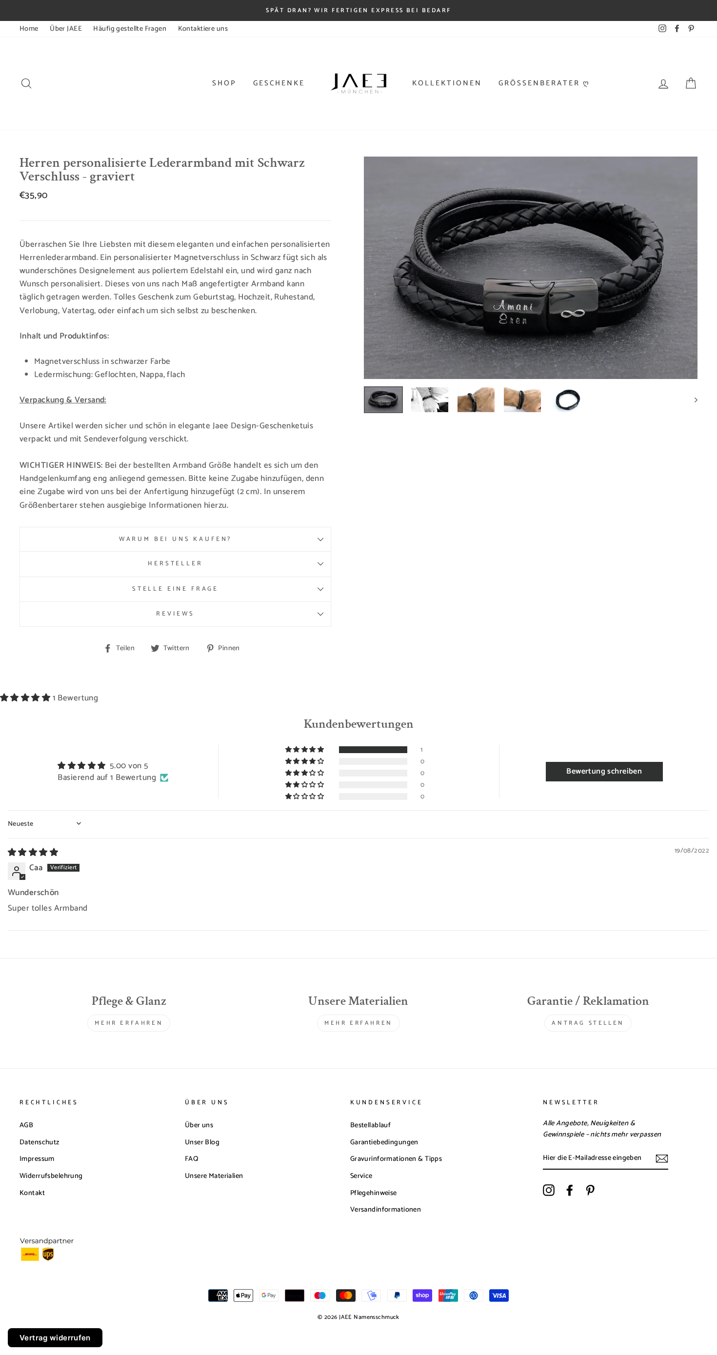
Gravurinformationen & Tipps (396, 1159)
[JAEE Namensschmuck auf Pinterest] (590, 1190)
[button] (26, 698)
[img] (33, 852)
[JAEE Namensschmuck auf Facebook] (570, 1190)
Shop (224, 83)
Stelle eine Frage (175, 589)
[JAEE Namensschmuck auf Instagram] (549, 1190)
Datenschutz (40, 1142)
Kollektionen (447, 83)
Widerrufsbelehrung (51, 1176)
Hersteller (175, 563)
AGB (26, 1125)
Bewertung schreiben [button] (604, 771)
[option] (530, 268)
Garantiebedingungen (384, 1142)
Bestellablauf (370, 1125)
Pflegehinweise (373, 1193)
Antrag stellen (588, 1023)
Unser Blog (202, 1142)
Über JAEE (66, 29)
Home (29, 29)
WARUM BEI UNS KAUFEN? (175, 539)
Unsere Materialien (214, 1176)
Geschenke (279, 83)
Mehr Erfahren (129, 1023)
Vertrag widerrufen (55, 1337)
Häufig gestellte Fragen (129, 29)
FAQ (192, 1159)
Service (361, 1176)
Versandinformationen (385, 1210)
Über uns (199, 1125)
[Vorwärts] (691, 399)
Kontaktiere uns (203, 29)
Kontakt (32, 1193)
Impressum (37, 1159)
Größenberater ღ (544, 83)
